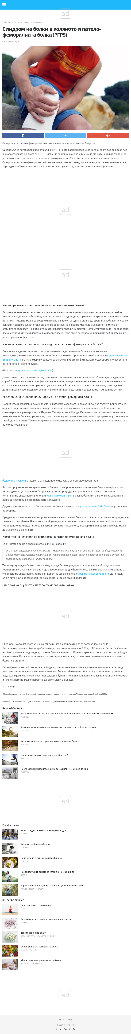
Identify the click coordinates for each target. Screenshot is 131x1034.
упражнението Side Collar (95, 506)
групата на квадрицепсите (94, 573)
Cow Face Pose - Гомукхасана (36, 905)
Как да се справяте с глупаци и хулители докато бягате (50, 741)
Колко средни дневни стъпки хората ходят (43, 830)
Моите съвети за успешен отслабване (41, 960)
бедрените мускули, (14, 480)
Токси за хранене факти (33, 933)
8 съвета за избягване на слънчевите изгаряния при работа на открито (58, 727)
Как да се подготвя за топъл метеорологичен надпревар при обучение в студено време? (68, 713)
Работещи (7, 22)
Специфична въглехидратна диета (39, 946)
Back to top (65, 1020)
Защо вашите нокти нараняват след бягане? (44, 755)
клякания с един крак (59, 495)
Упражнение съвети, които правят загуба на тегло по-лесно (52, 885)
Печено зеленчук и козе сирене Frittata (41, 858)
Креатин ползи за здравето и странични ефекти (46, 919)
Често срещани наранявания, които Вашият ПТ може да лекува (54, 769)
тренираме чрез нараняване (35, 370)
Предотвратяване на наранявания (29, 22)
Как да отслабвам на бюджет (36, 844)
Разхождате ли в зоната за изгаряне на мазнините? (48, 872)
